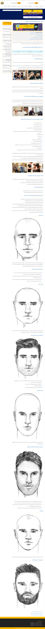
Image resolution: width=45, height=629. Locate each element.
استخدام (5, 6)
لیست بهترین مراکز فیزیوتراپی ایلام (7, 66)
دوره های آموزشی (14, 6)
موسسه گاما (36, 17)
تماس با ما (38, 7)
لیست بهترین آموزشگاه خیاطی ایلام (7, 29)
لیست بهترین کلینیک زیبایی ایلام (8, 32)
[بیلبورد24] (2, 3)
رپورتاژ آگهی (9, 6)
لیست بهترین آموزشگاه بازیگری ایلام (7, 57)
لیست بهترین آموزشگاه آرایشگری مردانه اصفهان (37, 613)
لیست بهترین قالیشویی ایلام (7, 45)
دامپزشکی (26, 6)
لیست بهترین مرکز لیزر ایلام (7, 49)
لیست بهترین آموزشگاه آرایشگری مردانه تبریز (37, 611)
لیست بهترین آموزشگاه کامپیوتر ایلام (7, 69)
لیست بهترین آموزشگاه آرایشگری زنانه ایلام (8, 51)
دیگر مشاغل (18, 6)
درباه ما (41, 7)
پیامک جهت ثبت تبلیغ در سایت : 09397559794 (36, 624)
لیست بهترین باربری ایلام (7, 47)
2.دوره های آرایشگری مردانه (39, 35)
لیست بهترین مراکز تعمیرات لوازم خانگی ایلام (8, 44)
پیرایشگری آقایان (18, 65)
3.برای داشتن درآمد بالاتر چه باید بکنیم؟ (38, 36)
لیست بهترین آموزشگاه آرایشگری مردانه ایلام (8, 54)
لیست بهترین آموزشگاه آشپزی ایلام (7, 26)
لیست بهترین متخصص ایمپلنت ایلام (7, 63)
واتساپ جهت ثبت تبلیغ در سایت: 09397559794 (36, 625)
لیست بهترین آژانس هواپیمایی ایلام (7, 38)
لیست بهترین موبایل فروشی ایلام (8, 41)
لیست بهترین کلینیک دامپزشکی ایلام (7, 35)
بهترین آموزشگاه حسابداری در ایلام (7, 71)
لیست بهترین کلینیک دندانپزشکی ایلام (8, 60)
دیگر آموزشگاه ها (30, 6)
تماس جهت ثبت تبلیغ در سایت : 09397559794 (36, 622)
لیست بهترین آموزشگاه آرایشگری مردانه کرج (37, 614)
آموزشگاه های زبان (36, 6)
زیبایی (22, 6)
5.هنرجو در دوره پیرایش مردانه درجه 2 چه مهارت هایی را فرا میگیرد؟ (35, 39)
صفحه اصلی (40, 6)
